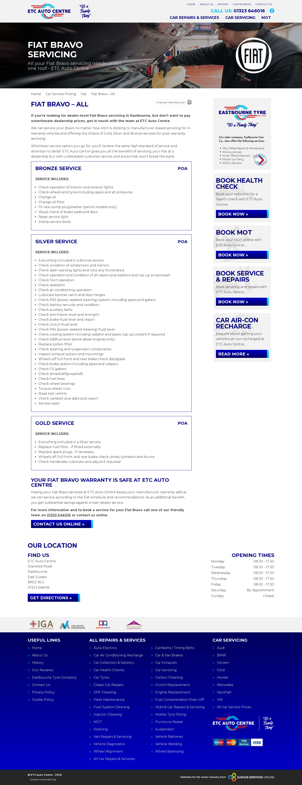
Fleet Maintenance (109, 699)
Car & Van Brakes (169, 655)
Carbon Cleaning (169, 677)
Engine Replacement (172, 692)
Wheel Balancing (169, 751)
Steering (101, 729)
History (222, 4)
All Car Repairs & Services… (115, 759)
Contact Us (263, 4)
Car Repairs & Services (194, 18)
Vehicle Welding (168, 744)
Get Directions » (51, 597)
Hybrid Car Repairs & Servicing (180, 707)
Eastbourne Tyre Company (54, 677)
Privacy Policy (43, 692)
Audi (221, 648)
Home (191, 4)
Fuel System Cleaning (112, 707)
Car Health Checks (109, 670)
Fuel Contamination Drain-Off (179, 699)
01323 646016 (238, 11)
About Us (206, 4)
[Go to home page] (59, 11)
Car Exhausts (166, 662)
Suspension (164, 729)
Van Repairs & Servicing (113, 736)
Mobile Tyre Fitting (170, 714)
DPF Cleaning (105, 692)
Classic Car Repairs (108, 685)
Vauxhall (224, 692)
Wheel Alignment (108, 751)
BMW (221, 655)
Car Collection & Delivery (114, 662)
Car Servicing (240, 18)
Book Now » (233, 214)
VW (220, 699)
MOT (266, 18)
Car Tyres (101, 677)
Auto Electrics (105, 648)
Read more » (233, 354)
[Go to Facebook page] (272, 10)
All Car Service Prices (234, 707)
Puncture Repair (169, 722)
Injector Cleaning (108, 714)
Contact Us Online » (58, 524)
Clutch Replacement (172, 685)
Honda (222, 677)
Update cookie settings (43, 779)
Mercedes (225, 685)
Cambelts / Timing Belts (174, 648)
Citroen (223, 662)
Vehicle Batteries (169, 736)
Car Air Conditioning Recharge (118, 655)
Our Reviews (242, 4)
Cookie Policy (43, 699)
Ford (221, 670)
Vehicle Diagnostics (109, 744)
